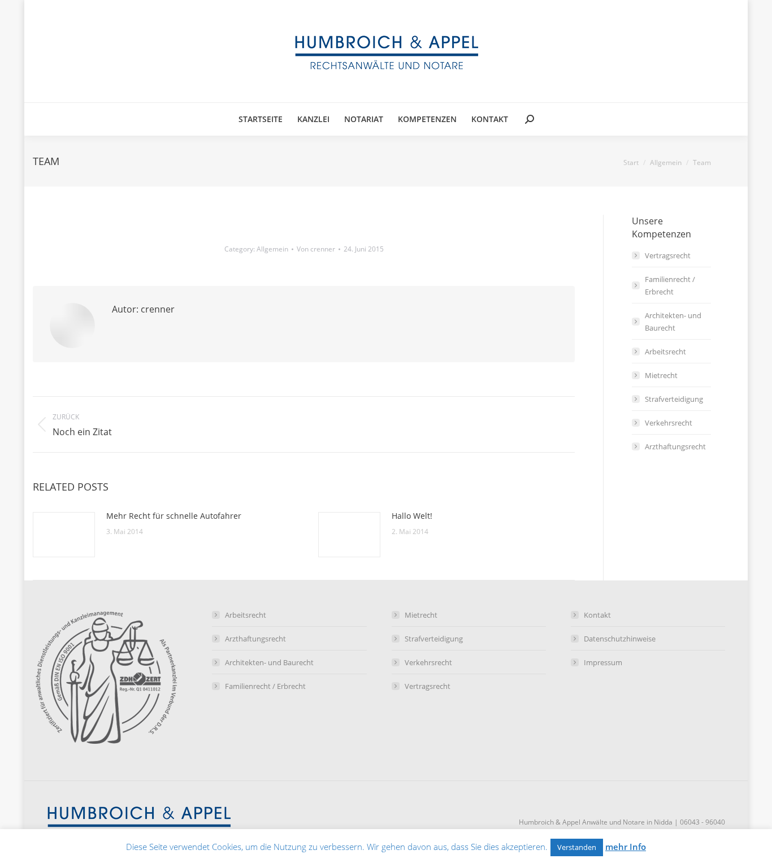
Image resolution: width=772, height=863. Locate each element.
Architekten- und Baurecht (673, 321)
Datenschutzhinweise (620, 639)
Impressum (603, 662)
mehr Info (625, 846)
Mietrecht (661, 375)
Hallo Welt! (412, 515)
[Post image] (64, 534)
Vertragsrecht (668, 255)
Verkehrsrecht (668, 423)
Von (316, 249)
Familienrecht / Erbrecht (670, 285)
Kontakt (597, 615)
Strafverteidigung (674, 399)
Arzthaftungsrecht (675, 446)
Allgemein (272, 249)
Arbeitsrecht (665, 351)
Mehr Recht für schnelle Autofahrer (173, 515)
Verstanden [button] (576, 847)
